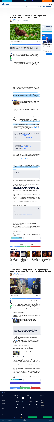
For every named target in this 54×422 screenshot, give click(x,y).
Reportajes (3, 411)
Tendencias (22, 6)
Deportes (19, 6)
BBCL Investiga (30, 6)
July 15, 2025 (28, 216)
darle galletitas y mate (36, 127)
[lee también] (16, 103)
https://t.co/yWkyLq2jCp (25, 134)
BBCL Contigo (35, 6)
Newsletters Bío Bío (28, 0)
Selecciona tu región (6, 0)
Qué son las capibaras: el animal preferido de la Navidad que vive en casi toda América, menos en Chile (29, 102)
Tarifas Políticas (4, 416)
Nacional (6, 6)
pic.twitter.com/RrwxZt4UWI (26, 214)
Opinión (26, 6)
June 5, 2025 (24, 148)
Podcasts (3, 6)
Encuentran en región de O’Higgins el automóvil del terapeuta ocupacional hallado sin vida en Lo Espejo (29, 352)
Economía (15, 6)
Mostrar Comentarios (25, 241)
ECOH (17, 340)
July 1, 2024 (32, 175)
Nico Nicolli (14, 19)
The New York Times (24, 183)
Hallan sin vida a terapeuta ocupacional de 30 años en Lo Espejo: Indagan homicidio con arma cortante (29, 320)
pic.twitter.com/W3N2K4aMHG (20, 135)
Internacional (11, 6)
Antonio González (15, 273)
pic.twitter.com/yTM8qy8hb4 (32, 173)
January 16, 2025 (30, 137)
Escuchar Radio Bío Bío (47, 0)
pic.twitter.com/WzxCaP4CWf (26, 146)
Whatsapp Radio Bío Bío (48, 417)
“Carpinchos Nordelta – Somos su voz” (27, 158)
